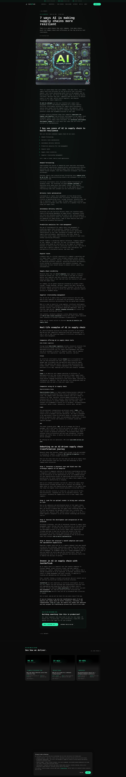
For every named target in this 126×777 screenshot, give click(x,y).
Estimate (75, 4)
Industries (51, 4)
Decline (81, 772)
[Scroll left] (25, 667)
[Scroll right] (100, 667)
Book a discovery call (49, 624)
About (85, 4)
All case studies (95, 650)
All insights (44, 11)
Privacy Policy (64, 768)
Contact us (97, 4)
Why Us (81, 4)
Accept (88, 772)
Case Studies (60, 4)
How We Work (68, 4)
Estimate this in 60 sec (67, 624)
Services (43, 4)
